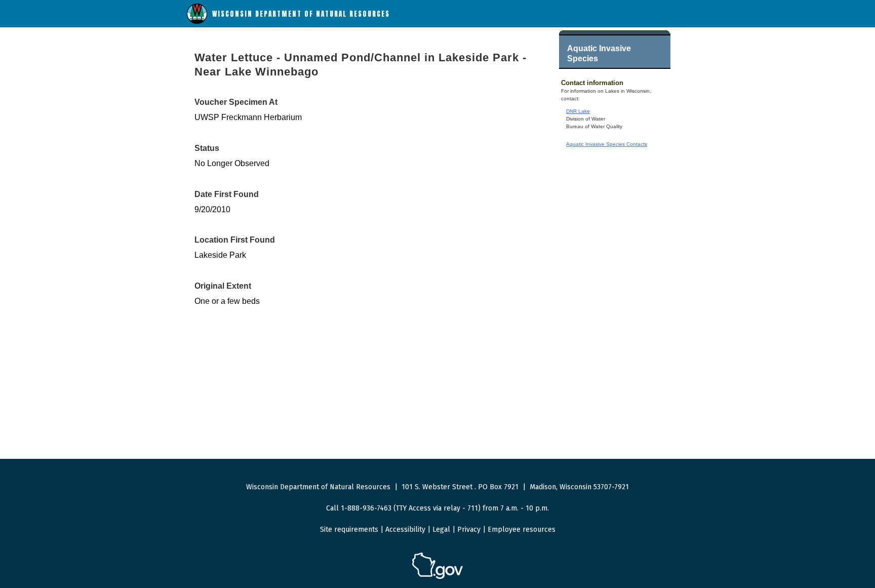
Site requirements (349, 529)
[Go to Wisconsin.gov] (437, 577)
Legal (441, 529)
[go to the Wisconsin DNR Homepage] (197, 21)
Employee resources (521, 529)
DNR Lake (578, 111)
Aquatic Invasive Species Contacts (606, 144)
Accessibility (405, 529)
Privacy (469, 529)
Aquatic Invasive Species (599, 53)
